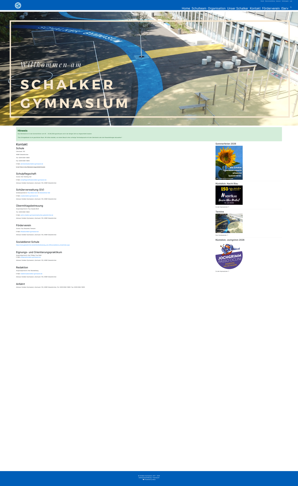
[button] (22, 68)
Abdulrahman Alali (44, 193)
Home (186, 8)
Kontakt (255, 8)
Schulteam (199, 8)
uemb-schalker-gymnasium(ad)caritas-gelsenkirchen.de (36, 215)
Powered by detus (150, 479)
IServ (284, 8)
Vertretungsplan (285, 1)
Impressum (278, 1)
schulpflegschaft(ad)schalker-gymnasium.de (33, 180)
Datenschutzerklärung (270, 1)
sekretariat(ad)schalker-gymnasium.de (31, 164)
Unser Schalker (237, 8)
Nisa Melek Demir (33, 193)
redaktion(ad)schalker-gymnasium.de (31, 273)
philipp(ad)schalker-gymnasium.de (30, 257)
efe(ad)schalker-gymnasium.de (29, 231)
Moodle (262, 1)
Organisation (217, 8)
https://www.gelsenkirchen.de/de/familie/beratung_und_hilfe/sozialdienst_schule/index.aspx (43, 245)
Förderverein (271, 8)
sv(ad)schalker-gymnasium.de (29, 196)
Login (291, 1)
